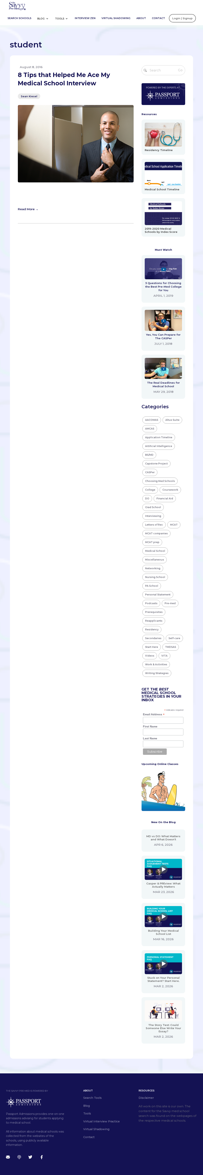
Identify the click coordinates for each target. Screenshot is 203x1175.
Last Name (150, 738)
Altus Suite (172, 419)
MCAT (174, 524)
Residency (152, 629)
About (141, 18)
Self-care (174, 638)
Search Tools (92, 1098)
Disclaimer (146, 1098)
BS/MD (149, 454)
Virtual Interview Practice (101, 1121)
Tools (60, 18)
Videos (149, 655)
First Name (150, 726)
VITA (164, 655)
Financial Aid (164, 498)
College (150, 489)
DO (147, 498)
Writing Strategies (157, 673)
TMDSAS (170, 646)
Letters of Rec (154, 524)
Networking (152, 568)
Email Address (154, 714)
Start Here (151, 646)
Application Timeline (158, 437)
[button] (44, 18)
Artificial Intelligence (158, 446)
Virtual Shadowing (116, 18)
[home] (17, 5)
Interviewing (153, 515)
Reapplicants (153, 620)
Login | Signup (182, 18)
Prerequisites (154, 612)
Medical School (155, 550)
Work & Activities (156, 664)
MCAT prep (152, 542)
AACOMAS (151, 419)
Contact (158, 18)
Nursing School (155, 577)
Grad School (153, 507)
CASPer (150, 472)
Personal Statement (157, 594)
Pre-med (170, 603)
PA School (151, 585)
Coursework (170, 489)
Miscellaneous (154, 559)
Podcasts (151, 603)
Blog (41, 18)
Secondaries (153, 638)
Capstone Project (156, 463)
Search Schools (19, 18)
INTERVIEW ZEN (85, 18)
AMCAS (149, 428)
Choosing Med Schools (160, 481)
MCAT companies (156, 533)
